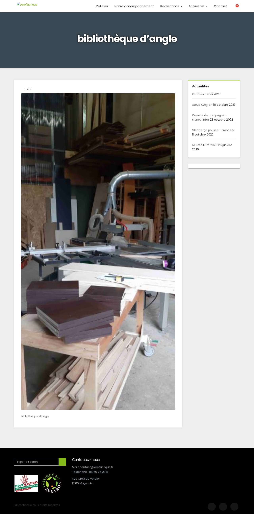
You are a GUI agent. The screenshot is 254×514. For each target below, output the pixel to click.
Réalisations (170, 6)
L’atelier (102, 6)
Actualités (197, 6)
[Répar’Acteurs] (26, 483)
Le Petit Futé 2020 (204, 145)
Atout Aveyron (202, 105)
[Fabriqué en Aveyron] (51, 483)
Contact (220, 6)
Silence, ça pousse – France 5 (213, 130)
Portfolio (198, 94)
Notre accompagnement (134, 6)
